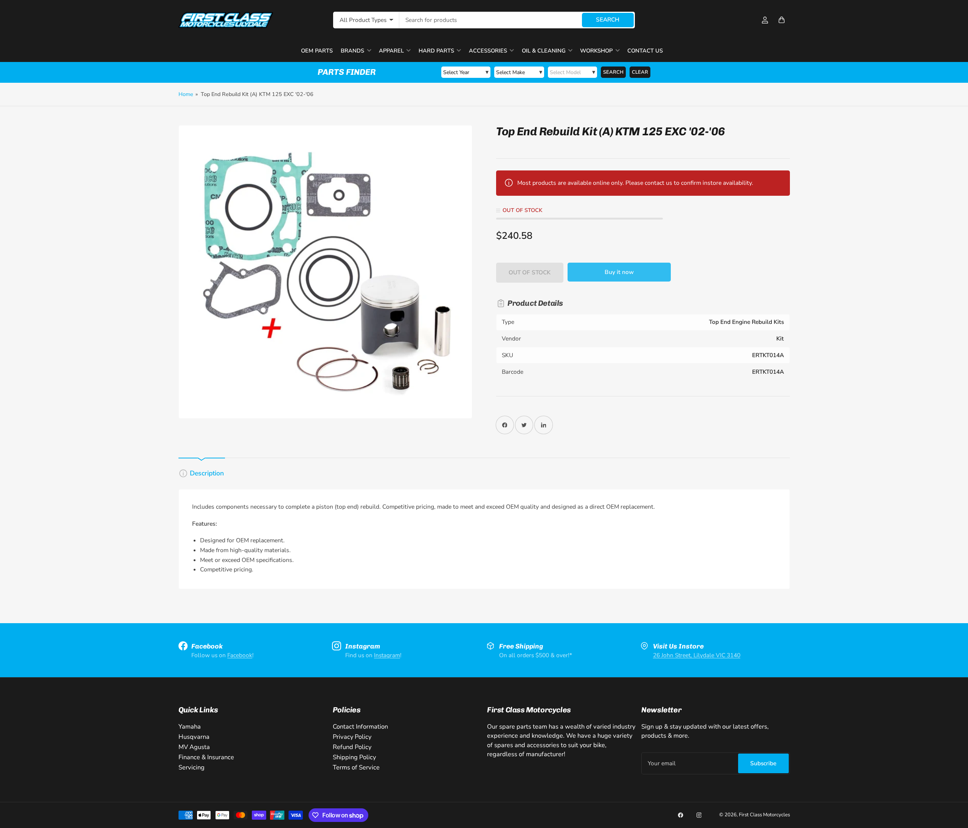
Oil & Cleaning (544, 50)
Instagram (387, 655)
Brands (352, 50)
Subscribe (763, 763)
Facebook (239, 655)
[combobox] (517, 20)
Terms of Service (356, 767)
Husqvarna (193, 736)
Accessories (488, 50)
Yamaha (189, 726)
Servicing (191, 767)
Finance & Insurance (206, 757)
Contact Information (360, 726)
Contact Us (645, 50)
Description (207, 473)
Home (185, 94)
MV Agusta (194, 747)
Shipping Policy (354, 757)
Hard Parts (436, 50)
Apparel (391, 50)
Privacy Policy (352, 736)
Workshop (596, 50)
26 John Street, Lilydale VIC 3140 (696, 655)
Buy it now (619, 272)
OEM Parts (317, 50)
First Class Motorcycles (764, 814)
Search (607, 19)
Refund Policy (352, 747)
